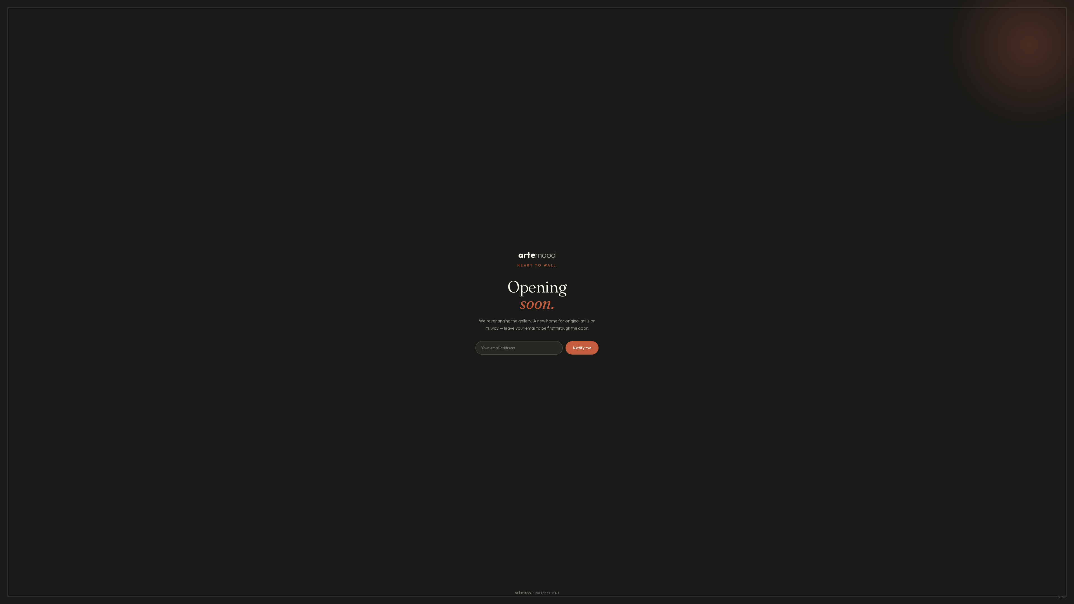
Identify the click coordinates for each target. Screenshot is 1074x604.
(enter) (1063, 597)
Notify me (582, 347)
